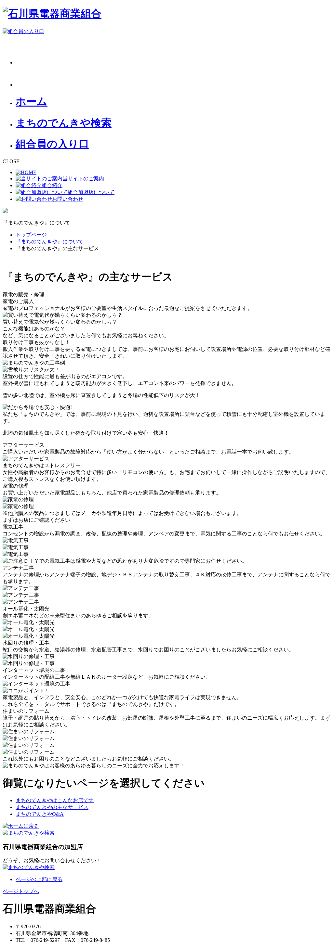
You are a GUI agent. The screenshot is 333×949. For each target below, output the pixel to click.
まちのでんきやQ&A (40, 814)
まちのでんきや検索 (64, 123)
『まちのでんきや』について (49, 241)
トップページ (31, 234)
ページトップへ (21, 891)
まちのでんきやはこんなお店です (55, 800)
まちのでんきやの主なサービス (52, 807)
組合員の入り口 (52, 144)
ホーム (31, 101)
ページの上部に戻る (39, 879)
